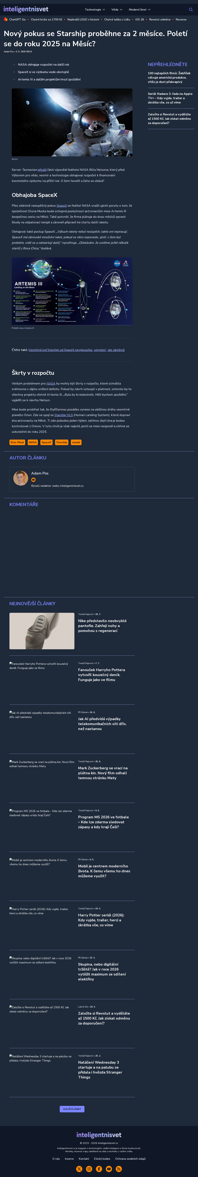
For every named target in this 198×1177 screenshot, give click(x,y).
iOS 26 (139, 19)
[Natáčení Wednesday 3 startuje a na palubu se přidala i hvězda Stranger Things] (41, 1072)
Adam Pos (9, 51)
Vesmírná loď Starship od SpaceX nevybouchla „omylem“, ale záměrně (76, 350)
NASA (50, 383)
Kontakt (84, 1159)
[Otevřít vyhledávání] (191, 9)
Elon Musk (17, 442)
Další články (72, 1109)
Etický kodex (102, 1159)
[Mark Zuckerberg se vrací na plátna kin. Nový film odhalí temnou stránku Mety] (41, 778)
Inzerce (69, 1159)
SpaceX (62, 206)
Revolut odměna (159, 19)
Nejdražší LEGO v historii (83, 19)
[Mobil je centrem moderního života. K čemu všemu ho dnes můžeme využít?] (41, 876)
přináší (42, 170)
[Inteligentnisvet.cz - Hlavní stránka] (26, 9)
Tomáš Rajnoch (85, 614)
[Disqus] (99, 552)
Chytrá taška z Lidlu (117, 19)
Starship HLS (63, 415)
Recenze (181, 19)
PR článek (83, 712)
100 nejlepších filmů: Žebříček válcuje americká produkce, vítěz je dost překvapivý (169, 77)
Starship (61, 442)
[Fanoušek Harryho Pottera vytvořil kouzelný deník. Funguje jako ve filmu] (41, 680)
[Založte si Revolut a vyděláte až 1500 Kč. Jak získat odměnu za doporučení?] (41, 1023)
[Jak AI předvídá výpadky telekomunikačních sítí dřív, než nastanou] (41, 729)
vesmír (76, 442)
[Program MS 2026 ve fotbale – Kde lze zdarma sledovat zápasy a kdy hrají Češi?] (41, 827)
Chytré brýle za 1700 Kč (46, 19)
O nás (56, 1159)
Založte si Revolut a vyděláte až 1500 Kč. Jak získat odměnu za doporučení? (169, 118)
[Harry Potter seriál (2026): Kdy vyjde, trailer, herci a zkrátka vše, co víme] (41, 925)
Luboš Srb (83, 1006)
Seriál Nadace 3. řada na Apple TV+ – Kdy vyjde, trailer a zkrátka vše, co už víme (170, 98)
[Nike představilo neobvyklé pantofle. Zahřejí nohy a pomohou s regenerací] (41, 631)
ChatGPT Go (17, 19)
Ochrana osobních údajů (130, 1159)
